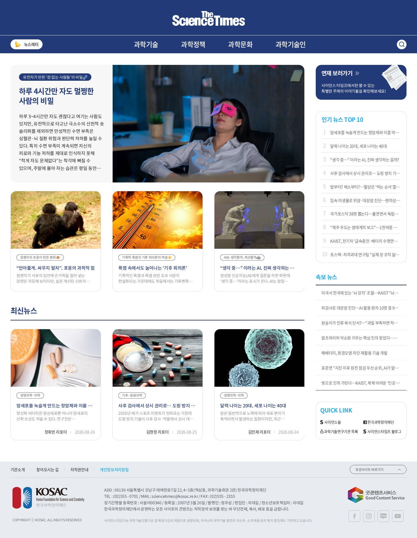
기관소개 (17, 469)
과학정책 (193, 44)
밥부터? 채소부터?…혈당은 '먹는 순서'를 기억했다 (365, 187)
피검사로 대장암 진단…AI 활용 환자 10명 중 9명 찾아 (363, 308)
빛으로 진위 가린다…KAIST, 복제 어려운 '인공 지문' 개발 (364, 383)
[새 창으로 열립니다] (48, 498)
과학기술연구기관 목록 (341, 431)
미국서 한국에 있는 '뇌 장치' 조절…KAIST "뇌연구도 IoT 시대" (364, 292)
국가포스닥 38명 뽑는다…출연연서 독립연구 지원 (365, 213)
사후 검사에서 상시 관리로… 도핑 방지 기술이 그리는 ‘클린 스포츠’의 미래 (365, 173)
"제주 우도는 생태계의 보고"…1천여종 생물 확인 (365, 227)
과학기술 (146, 44)
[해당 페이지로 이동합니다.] (209, 67)
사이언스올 (332, 422)
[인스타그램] (369, 516)
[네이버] (383, 516)
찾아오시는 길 (47, 469)
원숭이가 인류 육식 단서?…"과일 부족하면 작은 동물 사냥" (364, 323)
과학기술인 (290, 44)
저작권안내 (79, 469)
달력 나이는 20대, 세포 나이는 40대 (358, 146)
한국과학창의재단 (380, 422)
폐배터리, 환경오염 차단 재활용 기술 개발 (354, 353)
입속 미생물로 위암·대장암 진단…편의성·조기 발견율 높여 (365, 200)
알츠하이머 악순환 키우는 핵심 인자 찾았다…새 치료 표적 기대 (364, 338)
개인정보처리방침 (114, 469)
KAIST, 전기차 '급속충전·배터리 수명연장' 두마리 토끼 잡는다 (365, 241)
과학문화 (240, 44)
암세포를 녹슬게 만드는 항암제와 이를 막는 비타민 (365, 132)
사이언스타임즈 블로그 (384, 431)
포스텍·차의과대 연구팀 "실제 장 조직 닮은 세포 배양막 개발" (365, 254)
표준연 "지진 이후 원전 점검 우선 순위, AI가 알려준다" (364, 368)
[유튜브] (398, 516)
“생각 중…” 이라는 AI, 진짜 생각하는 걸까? (364, 159)
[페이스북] (354, 516)
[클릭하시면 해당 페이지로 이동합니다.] (208, 18)
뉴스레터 (31, 44)
